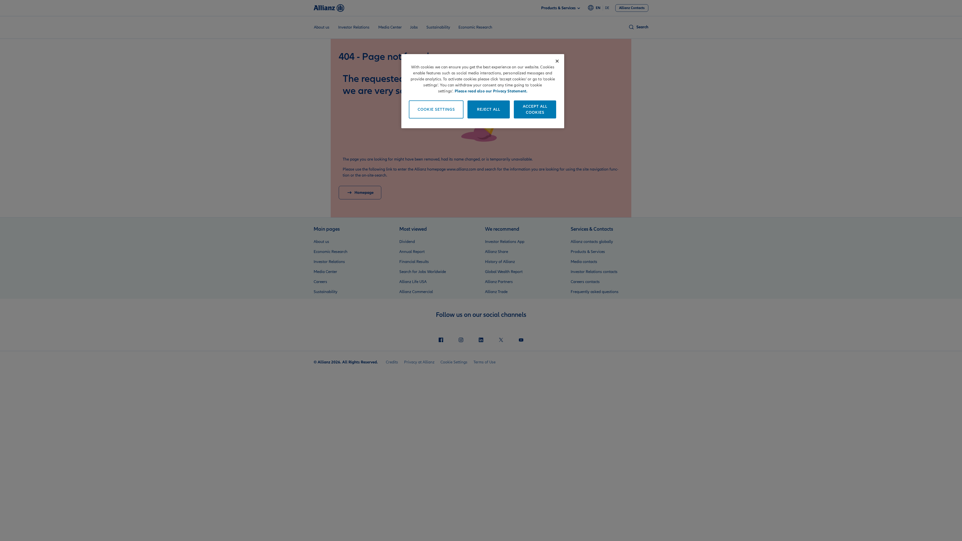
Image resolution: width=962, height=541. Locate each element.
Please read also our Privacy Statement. (491, 91)
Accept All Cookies (535, 109)
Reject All (488, 109)
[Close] (557, 61)
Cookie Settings (436, 109)
